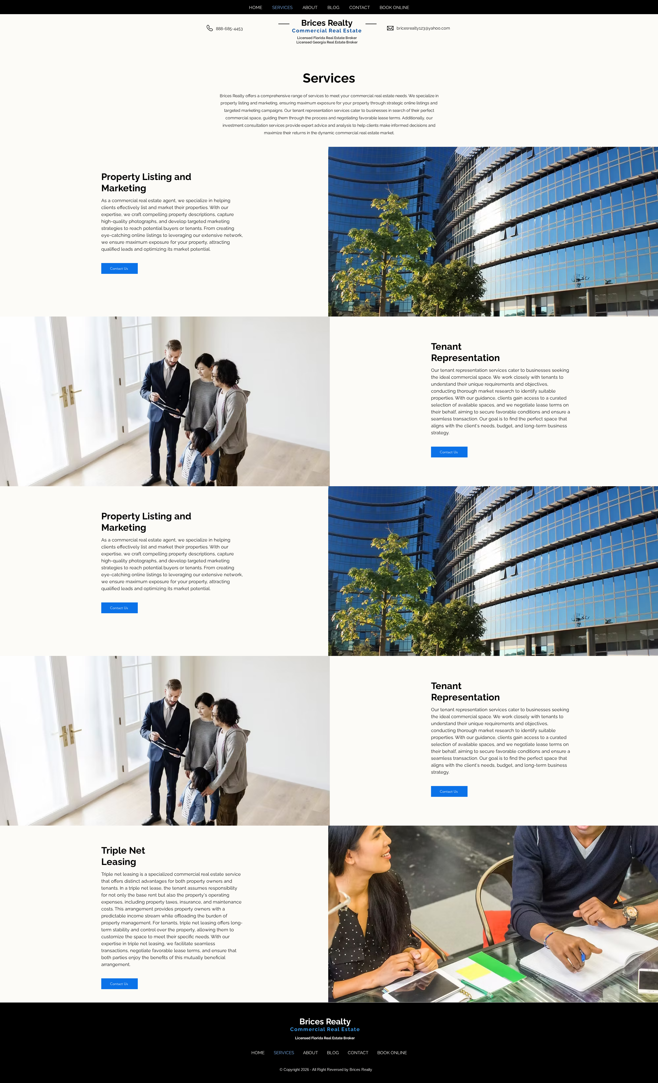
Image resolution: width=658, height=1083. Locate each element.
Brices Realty (327, 23)
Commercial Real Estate (327, 31)
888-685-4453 (229, 28)
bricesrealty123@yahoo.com (423, 28)
